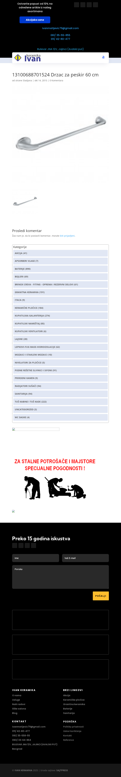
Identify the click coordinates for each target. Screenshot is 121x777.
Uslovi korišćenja (72, 731)
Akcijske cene (35, 20)
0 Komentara (56, 80)
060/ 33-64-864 (21, 740)
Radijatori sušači (25, 385)
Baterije (20, 268)
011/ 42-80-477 (60, 39)
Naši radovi (18, 704)
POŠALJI (100, 595)
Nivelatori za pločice (28, 362)
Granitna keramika (27, 292)
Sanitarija (21, 393)
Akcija (18, 253)
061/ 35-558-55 (21, 735)
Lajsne (19, 339)
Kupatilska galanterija (29, 315)
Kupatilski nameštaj (27, 323)
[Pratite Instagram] (82, 4)
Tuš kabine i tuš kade (28, 401)
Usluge (16, 699)
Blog (14, 713)
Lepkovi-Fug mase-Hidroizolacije (35, 346)
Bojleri (19, 276)
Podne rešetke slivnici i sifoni (33, 370)
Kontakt (67, 735)
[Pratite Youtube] (89, 4)
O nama (16, 695)
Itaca (18, 299)
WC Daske (20, 417)
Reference (68, 739)
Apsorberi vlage (25, 260)
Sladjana (27, 80)
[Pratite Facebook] (76, 4)
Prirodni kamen (24, 378)
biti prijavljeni (67, 235)
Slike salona (19, 708)
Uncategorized (24, 409)
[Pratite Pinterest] (95, 4)
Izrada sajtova (47, 770)
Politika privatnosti (73, 726)
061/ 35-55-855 (60, 35)
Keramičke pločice (74, 699)
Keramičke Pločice (26, 307)
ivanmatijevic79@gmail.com (60, 28)
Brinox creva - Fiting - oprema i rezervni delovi (44, 284)
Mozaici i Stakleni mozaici (31, 354)
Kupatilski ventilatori (29, 331)
